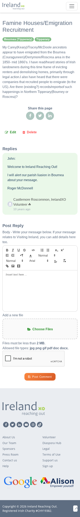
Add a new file (12, 315)
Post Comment (42, 376)
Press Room (10, 454)
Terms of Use (51, 454)
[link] (7, 266)
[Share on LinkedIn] (50, 116)
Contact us (9, 460)
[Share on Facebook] (30, 116)
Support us (50, 460)
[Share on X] (40, 116)
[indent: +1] (13, 255)
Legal (46, 449)
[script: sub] (56, 250)
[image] (13, 266)
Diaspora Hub (51, 443)
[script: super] (62, 250)
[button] (30, 255)
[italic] (13, 250)
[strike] (24, 250)
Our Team (9, 443)
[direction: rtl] (22, 255)
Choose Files (42, 329)
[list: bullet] (48, 250)
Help (5, 466)
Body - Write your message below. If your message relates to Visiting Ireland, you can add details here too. (39, 237)
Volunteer (49, 437)
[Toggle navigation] (72, 6)
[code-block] (33, 250)
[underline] (19, 250)
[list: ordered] (42, 250)
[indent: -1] (7, 255)
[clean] (64, 260)
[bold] (7, 250)
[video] (19, 266)
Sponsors (8, 449)
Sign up (47, 466)
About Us (8, 437)
